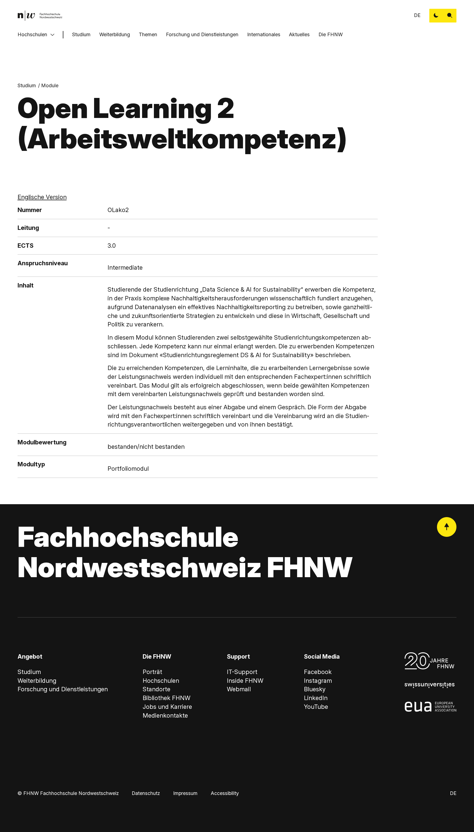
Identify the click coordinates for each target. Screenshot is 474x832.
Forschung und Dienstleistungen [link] (63, 689)
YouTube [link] (316, 706)
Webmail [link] (239, 689)
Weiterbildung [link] (37, 680)
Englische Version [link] (42, 197)
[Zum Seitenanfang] (447, 527)
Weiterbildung (114, 34)
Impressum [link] (185, 793)
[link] (40, 15)
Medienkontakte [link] (165, 715)
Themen (148, 34)
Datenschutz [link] (146, 793)
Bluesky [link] (315, 689)
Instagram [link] (318, 680)
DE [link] (417, 15)
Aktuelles (299, 34)
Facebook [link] (318, 671)
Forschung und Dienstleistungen (202, 34)
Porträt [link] (152, 671)
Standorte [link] (156, 689)
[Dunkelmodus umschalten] (436, 15)
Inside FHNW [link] (245, 680)
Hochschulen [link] (161, 680)
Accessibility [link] (225, 793)
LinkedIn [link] (316, 697)
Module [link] (49, 85)
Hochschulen (32, 34)
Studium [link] (27, 85)
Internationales (263, 34)
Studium (81, 34)
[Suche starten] (450, 15)
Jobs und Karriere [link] (167, 706)
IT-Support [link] (242, 671)
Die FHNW (330, 34)
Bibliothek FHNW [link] (166, 697)
